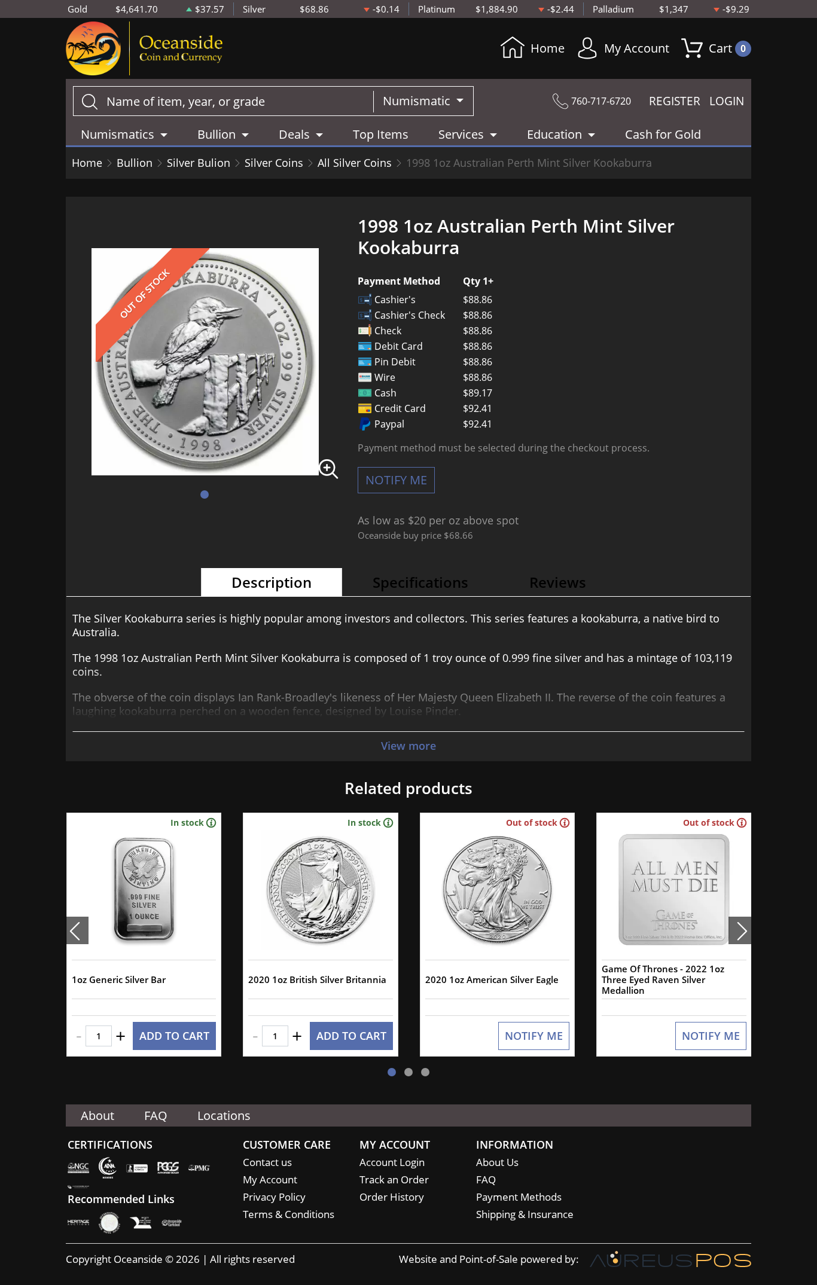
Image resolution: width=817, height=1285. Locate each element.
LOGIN (726, 101)
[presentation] (77, 930)
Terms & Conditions (288, 1214)
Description (271, 582)
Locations (224, 1115)
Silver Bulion (198, 162)
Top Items (380, 134)
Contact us (267, 1162)
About (97, 1115)
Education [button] (554, 134)
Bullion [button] (216, 134)
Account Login (392, 1162)
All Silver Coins (355, 162)
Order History (391, 1197)
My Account (636, 48)
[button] (204, 494)
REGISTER (674, 101)
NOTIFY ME (396, 480)
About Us (497, 1162)
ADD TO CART (174, 1035)
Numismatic (418, 101)
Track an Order (394, 1179)
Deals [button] (294, 134)
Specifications (420, 582)
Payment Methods (519, 1197)
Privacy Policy (274, 1197)
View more (408, 745)
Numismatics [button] (117, 134)
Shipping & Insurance (525, 1214)
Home (548, 48)
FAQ (155, 1115)
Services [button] (461, 134)
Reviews (557, 582)
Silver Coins (274, 162)
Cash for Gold (663, 134)
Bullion (135, 162)
